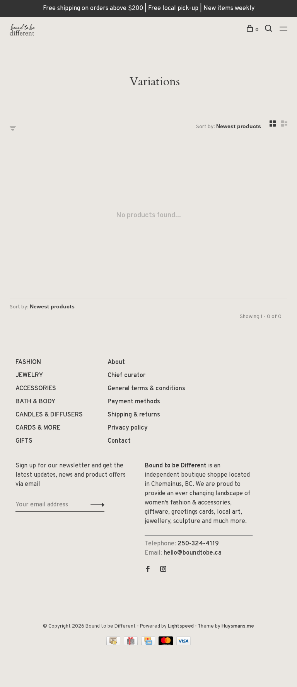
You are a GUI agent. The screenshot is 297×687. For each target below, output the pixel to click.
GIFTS (23, 441)
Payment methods (134, 402)
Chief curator (126, 375)
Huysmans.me (238, 626)
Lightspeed (181, 626)
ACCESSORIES (35, 389)
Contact (119, 441)
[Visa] (183, 644)
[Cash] (114, 644)
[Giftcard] (131, 644)
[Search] (269, 30)
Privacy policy (128, 428)
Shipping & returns (134, 415)
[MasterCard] (166, 644)
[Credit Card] (149, 644)
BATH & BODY (35, 402)
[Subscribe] (95, 504)
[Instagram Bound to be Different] (163, 570)
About (116, 362)
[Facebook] (148, 570)
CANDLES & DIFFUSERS (49, 415)
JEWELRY (29, 375)
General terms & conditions (146, 389)
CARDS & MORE (37, 428)
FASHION (28, 362)
